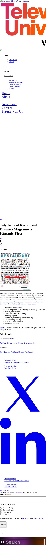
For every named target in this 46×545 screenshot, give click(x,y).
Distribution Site (10, 360)
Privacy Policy (26, 518)
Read (2, 328)
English (11, 88)
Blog (1, 219)
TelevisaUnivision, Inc (18, 492)
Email (5, 494)
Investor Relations (10, 366)
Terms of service (39, 518)
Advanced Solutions (16, 82)
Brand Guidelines (10, 368)
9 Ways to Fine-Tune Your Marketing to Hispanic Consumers (21, 303)
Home (6, 93)
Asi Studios (13, 80)
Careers (7, 108)
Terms (7, 490)
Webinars (6, 514)
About (6, 97)
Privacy (2, 490)
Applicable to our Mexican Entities (16, 362)
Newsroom (9, 104)
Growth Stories (14, 86)
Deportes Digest (8, 510)
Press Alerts (7, 512)
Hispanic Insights (15, 84)
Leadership (13, 60)
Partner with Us (12, 111)
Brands (11, 62)
